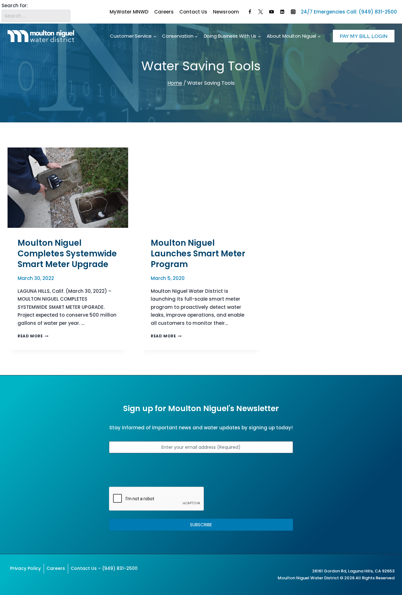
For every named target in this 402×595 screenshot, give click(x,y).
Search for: (15, 5)
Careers (164, 11)
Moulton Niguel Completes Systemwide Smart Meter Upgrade (67, 253)
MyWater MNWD (129, 11)
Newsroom (226, 11)
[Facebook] (249, 12)
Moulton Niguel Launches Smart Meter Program (198, 253)
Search (64, 11)
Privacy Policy (25, 568)
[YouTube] (271, 12)
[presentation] (68, 187)
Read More (33, 336)
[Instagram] (293, 12)
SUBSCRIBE (201, 525)
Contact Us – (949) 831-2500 (104, 568)
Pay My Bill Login (364, 36)
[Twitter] (260, 12)
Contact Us (193, 11)
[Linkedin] (282, 12)
